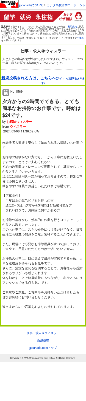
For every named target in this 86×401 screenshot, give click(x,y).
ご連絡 (80, 38)
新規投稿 (43, 340)
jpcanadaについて (31, 5)
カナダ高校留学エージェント (66, 5)
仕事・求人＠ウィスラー (43, 333)
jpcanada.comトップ (43, 347)
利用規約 (72, 26)
